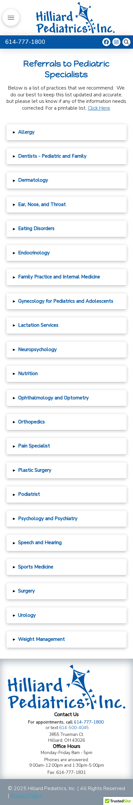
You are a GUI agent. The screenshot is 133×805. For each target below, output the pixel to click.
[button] (11, 17)
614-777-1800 (89, 722)
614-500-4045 (74, 728)
